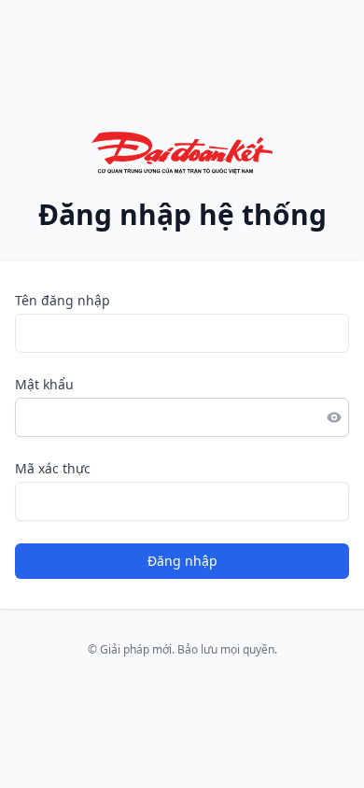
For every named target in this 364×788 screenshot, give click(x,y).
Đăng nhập (182, 561)
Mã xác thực (53, 468)
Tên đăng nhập (62, 300)
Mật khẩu (44, 384)
